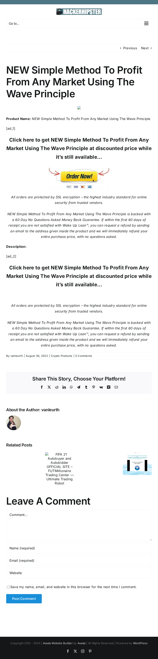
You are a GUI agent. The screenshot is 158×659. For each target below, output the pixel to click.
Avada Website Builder (58, 643)
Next (145, 48)
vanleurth (16, 355)
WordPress (140, 643)
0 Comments (83, 355)
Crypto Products (61, 355)
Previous (130, 48)
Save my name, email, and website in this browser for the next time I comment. (73, 587)
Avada (81, 643)
